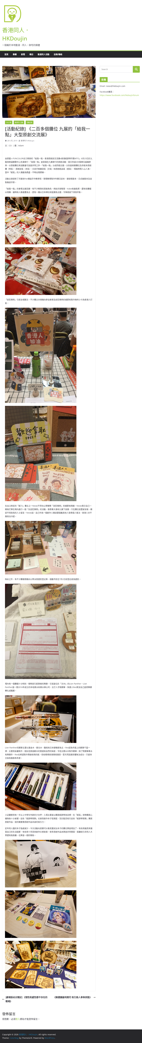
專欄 (15, 54)
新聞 (23, 54)
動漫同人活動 (43, 54)
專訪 (31, 54)
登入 (18, 1019)
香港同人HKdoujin (27, 140)
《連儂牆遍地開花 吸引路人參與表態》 (72, 997)
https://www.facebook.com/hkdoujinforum (119, 95)
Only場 (8, 122)
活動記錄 (29, 122)
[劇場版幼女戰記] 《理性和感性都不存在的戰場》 (26, 999)
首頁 (6, 54)
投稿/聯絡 (58, 54)
